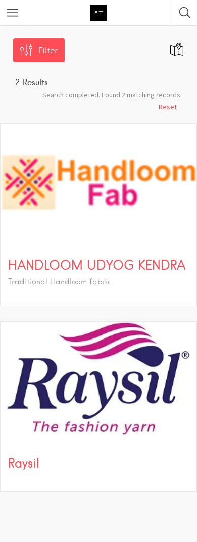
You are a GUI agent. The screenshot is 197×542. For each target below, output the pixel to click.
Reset (168, 106)
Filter (48, 50)
